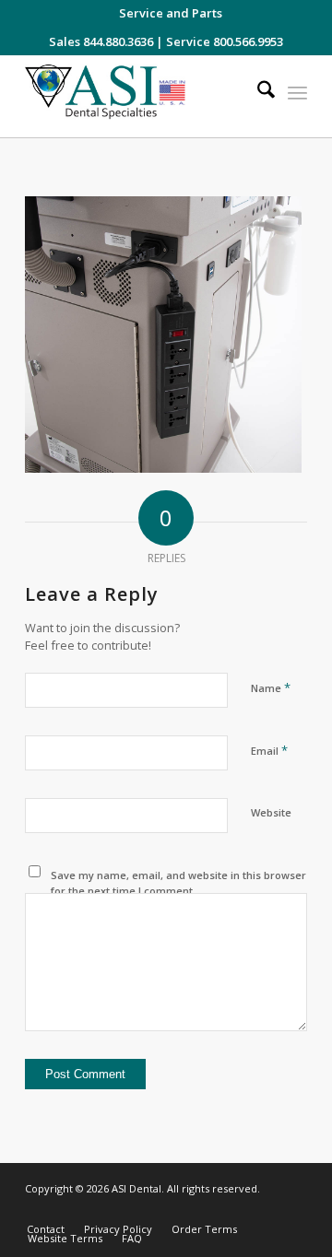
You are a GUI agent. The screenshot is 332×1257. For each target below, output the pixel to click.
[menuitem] (170, 13)
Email (269, 750)
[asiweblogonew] (138, 96)
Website (271, 812)
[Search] (257, 92)
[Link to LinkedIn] (265, 1210)
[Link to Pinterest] (293, 1210)
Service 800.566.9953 (224, 41)
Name (270, 687)
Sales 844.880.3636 (101, 41)
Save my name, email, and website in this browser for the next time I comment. (178, 883)
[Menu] (297, 92)
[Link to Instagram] (210, 1210)
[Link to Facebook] (238, 1210)
